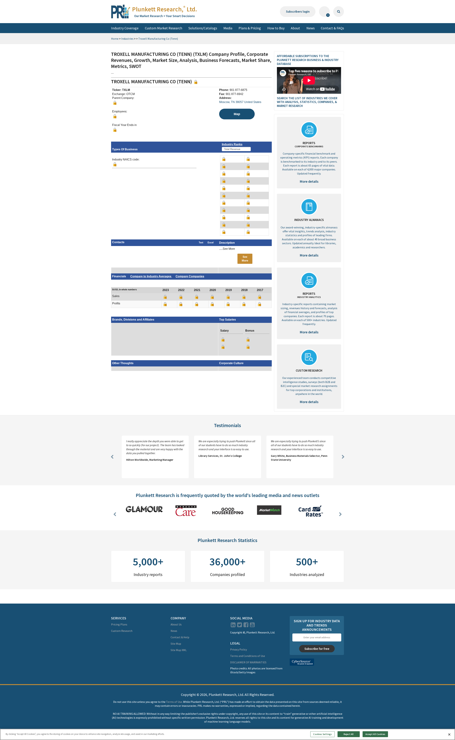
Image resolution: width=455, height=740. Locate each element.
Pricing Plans (119, 624)
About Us (176, 624)
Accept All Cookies (375, 734)
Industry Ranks (232, 144)
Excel (211, 242)
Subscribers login (298, 11)
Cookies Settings (322, 734)
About (295, 28)
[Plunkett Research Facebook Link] (246, 625)
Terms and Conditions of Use (247, 656)
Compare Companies (190, 276)
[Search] (338, 11)
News (310, 28)
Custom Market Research (163, 28)
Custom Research (121, 631)
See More (245, 258)
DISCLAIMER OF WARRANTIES (248, 662)
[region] (227, 734)
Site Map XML (179, 650)
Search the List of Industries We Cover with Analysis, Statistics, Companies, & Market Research (307, 102)
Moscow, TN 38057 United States (240, 102)
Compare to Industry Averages (151, 276)
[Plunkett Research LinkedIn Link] (233, 625)
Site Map (176, 643)
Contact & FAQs (332, 28)
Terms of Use (174, 702)
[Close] (449, 734)
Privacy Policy (238, 649)
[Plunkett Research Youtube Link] (252, 625)
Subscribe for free (316, 649)
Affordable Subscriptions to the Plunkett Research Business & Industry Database (308, 60)
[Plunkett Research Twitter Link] (240, 625)
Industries (127, 38)
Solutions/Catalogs (202, 28)
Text (201, 242)
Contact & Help (180, 637)
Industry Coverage (124, 28)
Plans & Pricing (250, 28)
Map (237, 114)
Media (227, 28)
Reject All (349, 734)
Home (115, 38)
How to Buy (276, 28)
